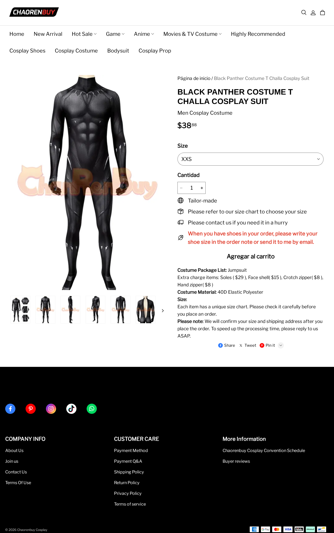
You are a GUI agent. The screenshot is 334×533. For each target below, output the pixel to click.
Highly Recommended (258, 34)
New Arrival (48, 34)
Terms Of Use (18, 482)
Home (16, 34)
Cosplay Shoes (27, 51)
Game (113, 34)
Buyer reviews (236, 461)
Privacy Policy (128, 493)
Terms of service (130, 504)
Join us (11, 461)
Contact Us (16, 471)
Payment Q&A (128, 461)
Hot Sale (82, 34)
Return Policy (127, 482)
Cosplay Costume (76, 51)
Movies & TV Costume (190, 34)
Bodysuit (118, 51)
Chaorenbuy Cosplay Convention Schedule (264, 450)
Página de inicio (193, 78)
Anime (142, 34)
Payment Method (131, 450)
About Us (14, 450)
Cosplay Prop (155, 51)
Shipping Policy (129, 471)
